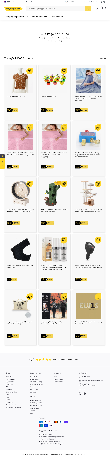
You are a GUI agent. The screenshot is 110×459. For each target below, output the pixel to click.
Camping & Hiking (11, 392)
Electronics (9, 402)
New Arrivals (57, 16)
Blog (31, 413)
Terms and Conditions (36, 384)
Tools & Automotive (11, 405)
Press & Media (34, 408)
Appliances (9, 389)
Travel (7, 394)
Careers (32, 410)
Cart (55, 376)
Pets (7, 387)
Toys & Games (10, 381)
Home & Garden (10, 379)
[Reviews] (55, 359)
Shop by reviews (39, 16)
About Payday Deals (35, 400)
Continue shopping (55, 41)
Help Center (33, 376)
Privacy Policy (34, 389)
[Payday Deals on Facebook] (85, 394)
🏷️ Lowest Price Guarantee (73, 2)
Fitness (8, 399)
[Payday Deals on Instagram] (80, 394)
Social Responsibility (36, 403)
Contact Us (33, 392)
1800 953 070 (85, 376)
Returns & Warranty (36, 381)
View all (103, 58)
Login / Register (58, 379)
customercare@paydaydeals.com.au (92, 380)
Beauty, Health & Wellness (14, 407)
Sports (8, 397)
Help (85, 2)
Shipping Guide (34, 379)
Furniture (8, 376)
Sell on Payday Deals (36, 405)
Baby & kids (9, 384)
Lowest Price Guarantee (37, 387)
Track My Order (93, 2)
